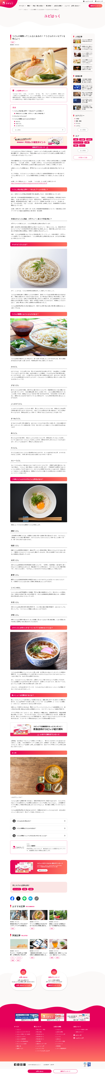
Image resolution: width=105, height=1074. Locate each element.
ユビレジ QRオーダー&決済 (23, 1034)
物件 (76, 145)
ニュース (67, 6)
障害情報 (58, 1046)
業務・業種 (78, 121)
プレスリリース (60, 1034)
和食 (25, 889)
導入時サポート (40, 1036)
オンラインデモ (40, 1048)
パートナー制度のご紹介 (82, 1029)
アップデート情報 (60, 1041)
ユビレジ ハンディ (21, 1036)
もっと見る (83, 129)
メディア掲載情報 (60, 1048)
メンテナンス (59, 1043)
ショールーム (40, 1046)
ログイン (99, 1)
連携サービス (20, 1048)
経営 (76, 139)
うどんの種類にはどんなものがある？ (25, 119)
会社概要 (46, 1064)
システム (78, 125)
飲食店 (13, 42)
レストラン (19, 957)
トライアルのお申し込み (42, 1051)
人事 (87, 142)
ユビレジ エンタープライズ (23, 1032)
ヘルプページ (88, 1)
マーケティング (78, 142)
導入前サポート (40, 1034)
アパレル (78, 123)
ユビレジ (19, 1029)
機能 (28, 6)
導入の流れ (39, 1032)
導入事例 (48, 6)
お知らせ (58, 1039)
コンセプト (17, 889)
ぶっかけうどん (20, 125)
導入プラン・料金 (41, 1029)
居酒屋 (13, 960)
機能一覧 (19, 1046)
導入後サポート (40, 1039)
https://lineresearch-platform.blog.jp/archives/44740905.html (28, 183)
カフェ (13, 957)
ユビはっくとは (82, 157)
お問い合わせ (75, 6)
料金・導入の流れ (38, 6)
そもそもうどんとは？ (20, 116)
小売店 (77, 118)
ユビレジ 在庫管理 (21, 1039)
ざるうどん (19, 123)
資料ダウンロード (95, 6)
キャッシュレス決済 (21, 1043)
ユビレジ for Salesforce (22, 1041)
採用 (52, 1064)
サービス (21, 6)
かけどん (18, 121)
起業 (31, 889)
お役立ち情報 (58, 6)
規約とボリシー (80, 1032)
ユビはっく (59, 1029)
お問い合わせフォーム (22, 985)
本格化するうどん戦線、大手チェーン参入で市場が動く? (30, 113)
